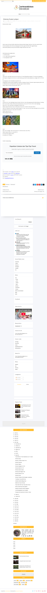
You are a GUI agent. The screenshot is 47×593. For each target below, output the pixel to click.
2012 (16, 513)
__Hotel (16, 281)
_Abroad (16, 285)
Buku (16, 294)
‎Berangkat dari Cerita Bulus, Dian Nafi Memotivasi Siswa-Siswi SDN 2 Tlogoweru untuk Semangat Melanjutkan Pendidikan (23, 253)
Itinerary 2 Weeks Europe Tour (21, 460)
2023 (16, 438)
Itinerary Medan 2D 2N (19, 473)
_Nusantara (17, 287)
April (16, 455)
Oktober (17, 445)
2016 (16, 506)
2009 (16, 519)
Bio (15, 366)
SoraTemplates (7, 591)
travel (39, 21)
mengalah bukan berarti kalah (25, 561)
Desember (18, 443)
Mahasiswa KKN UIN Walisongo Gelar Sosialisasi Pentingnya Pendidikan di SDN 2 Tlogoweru (22, 239)
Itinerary (16, 367)
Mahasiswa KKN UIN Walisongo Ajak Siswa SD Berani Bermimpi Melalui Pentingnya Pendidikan (22, 235)
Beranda (15, 523)
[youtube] (43, 1)
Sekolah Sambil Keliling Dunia (20, 481)
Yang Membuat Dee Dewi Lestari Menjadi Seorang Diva (26, 406)
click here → (24, 534)
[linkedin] (27, 536)
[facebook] (35, 1)
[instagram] (39, 1)
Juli (16, 451)
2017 (16, 504)
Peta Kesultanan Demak (24, 556)
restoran (23, 582)
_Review (16, 289)
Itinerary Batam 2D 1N (19, 468)
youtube (16, 268)
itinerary (16, 21)
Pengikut (19, 384)
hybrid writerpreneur (20, 245)
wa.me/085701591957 (19, 357)
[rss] (41, 1)
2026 (16, 432)
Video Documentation (19, 290)
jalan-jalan (20, 21)
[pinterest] (45, 1)
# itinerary (7, 184)
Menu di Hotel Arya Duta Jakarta (21, 486)
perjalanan (33, 21)
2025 (16, 434)
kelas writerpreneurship (28, 384)
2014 (16, 509)
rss (16, 269)
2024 (16, 436)
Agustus (17, 449)
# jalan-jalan (13, 184)
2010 (16, 517)
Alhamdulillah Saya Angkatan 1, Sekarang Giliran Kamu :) (25, 416)
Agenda (16, 364)
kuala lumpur (24, 21)
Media (16, 369)
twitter (16, 263)
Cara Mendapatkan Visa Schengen (21, 490)
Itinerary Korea (18, 475)
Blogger (27, 226)
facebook (17, 261)
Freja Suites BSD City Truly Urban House (22, 484)
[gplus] (37, 1)
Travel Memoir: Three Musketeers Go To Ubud (24, 456)
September (18, 447)
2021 (16, 442)
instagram (17, 266)
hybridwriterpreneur (19, 346)
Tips (16, 277)
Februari (17, 496)
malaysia (28, 21)
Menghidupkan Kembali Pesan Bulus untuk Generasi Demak (22, 243)
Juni (16, 453)
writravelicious (18, 348)
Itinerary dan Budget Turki (20, 471)
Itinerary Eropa (18, 458)
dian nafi (18, 242)
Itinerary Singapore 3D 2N (20, 466)
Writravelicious (10, 22)
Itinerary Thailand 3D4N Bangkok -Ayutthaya (23, 477)
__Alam (16, 284)
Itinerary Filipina (18, 464)
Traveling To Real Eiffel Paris (20, 479)
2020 (16, 498)
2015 (16, 507)
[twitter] (33, 1)
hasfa (16, 345)
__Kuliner (16, 282)
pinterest (17, 265)
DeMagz (18, 250)
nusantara (16, 582)
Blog (16, 292)
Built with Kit (9, 159)
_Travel (16, 279)
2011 (16, 515)
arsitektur (28, 580)
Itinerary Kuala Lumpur (19, 469)
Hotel (15, 580)
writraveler (5, 22)
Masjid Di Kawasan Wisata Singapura (22, 488)
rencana (36, 21)
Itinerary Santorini (18, 462)
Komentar (19, 379)
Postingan (19, 377)
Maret (17, 494)
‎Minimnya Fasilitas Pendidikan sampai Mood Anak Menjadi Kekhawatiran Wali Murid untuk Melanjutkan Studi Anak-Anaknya (23, 248)
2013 (16, 511)
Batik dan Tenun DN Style (20, 482)
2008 (16, 520)
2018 (16, 502)
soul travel (16, 584)
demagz (16, 341)
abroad (21, 580)
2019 (16, 500)
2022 (16, 440)
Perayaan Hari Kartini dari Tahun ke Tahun (23, 492)
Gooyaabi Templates (19, 591)
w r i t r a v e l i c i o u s (21, 237)
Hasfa (17, 233)
